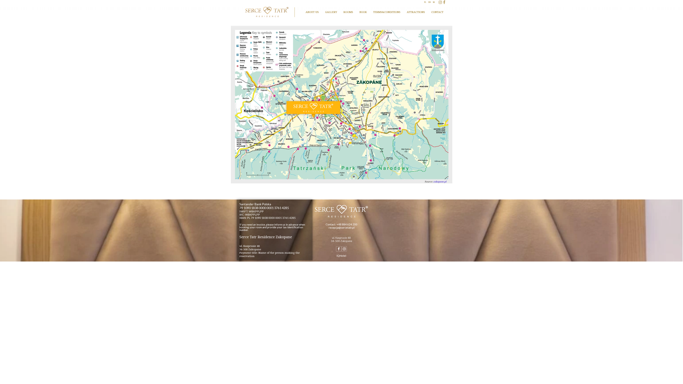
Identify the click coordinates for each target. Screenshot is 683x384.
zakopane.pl (439, 181)
